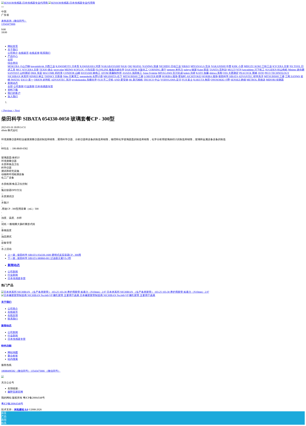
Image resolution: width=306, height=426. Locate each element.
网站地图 (13, 352)
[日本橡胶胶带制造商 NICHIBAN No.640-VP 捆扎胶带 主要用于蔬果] (40, 295)
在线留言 (13, 312)
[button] (7, 110)
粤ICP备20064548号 (12, 403)
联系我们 (13, 318)
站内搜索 (13, 359)
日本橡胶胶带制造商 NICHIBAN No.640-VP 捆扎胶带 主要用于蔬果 (117, 295)
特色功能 (6, 345)
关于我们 (6, 302)
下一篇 (39, 258)
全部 (10, 59)
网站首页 (13, 46)
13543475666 (8, 24)
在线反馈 (13, 315)
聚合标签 (13, 355)
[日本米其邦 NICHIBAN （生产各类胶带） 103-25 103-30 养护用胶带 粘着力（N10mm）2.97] (54, 292)
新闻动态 (6, 325)
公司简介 (13, 308)
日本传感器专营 (17, 278)
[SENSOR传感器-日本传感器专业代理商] (153, 3)
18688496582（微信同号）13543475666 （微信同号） (31, 371)
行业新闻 (13, 275)
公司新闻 (13, 271)
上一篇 (44, 255)
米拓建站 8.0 (21, 409)
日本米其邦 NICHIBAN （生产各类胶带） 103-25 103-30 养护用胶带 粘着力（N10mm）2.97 (158, 292)
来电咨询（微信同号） (14, 20)
